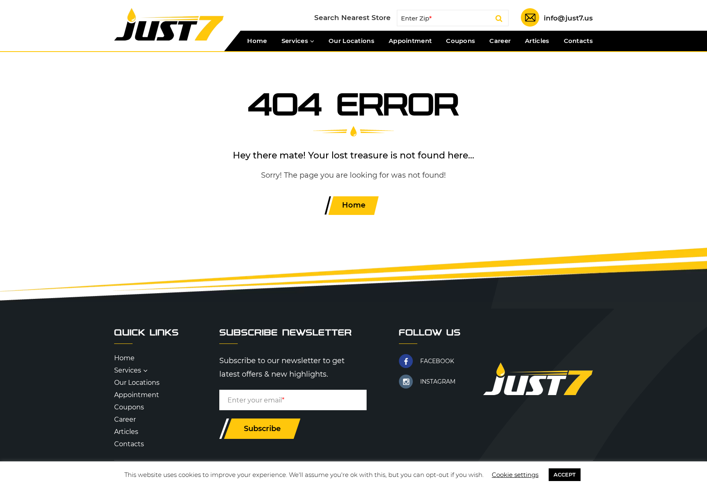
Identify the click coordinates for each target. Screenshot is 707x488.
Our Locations (351, 41)
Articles (537, 41)
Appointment (410, 41)
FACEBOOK (437, 361)
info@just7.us (568, 18)
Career (500, 41)
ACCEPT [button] (565, 474)
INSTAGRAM (437, 381)
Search (498, 20)
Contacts (578, 41)
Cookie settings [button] (515, 475)
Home (257, 41)
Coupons (460, 41)
